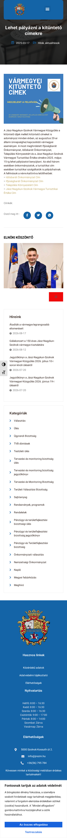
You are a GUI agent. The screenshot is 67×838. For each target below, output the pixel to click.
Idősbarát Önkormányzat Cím (23, 177)
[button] (47, 9)
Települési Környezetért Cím (22, 185)
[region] (33, 809)
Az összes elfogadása (34, 824)
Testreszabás (33, 832)
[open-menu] (56, 297)
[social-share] (27, 215)
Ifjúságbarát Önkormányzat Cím (24, 181)
